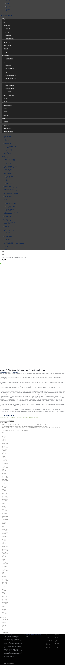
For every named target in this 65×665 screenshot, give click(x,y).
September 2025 (5, 450)
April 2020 (4, 543)
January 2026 (4, 444)
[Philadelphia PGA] (6, 15)
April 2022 (4, 509)
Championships (6, 98)
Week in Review (5, 632)
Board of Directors (6, 21)
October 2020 (4, 535)
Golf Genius (8, 6)
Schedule (5, 200)
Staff (4, 22)
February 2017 (5, 597)
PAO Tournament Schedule (9, 89)
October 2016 (4, 603)
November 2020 (5, 533)
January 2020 (4, 547)
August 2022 (4, 503)
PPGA (3, 629)
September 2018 (5, 570)
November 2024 (5, 464)
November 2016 (5, 602)
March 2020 (4, 545)
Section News (6, 41)
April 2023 (4, 492)
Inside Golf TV (7, 170)
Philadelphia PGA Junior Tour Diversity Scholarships (14, 243)
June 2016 (4, 609)
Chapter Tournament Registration (12, 190)
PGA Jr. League (6, 121)
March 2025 (4, 459)
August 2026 (4, 434)
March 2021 (4, 527)
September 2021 (5, 519)
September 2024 (5, 467)
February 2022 (5, 512)
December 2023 (5, 480)
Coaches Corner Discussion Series (8, 49)
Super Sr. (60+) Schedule (9, 92)
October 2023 (4, 483)
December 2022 (5, 497)
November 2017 (5, 585)
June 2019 (4, 557)
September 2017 (5, 587)
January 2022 (4, 513)
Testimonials (6, 48)
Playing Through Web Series (8, 42)
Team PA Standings (6, 115)
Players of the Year (8, 35)
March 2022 (4, 510)
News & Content (4, 39)
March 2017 (4, 596)
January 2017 (4, 599)
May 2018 (4, 576)
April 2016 (4, 612)
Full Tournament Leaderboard (7, 415)
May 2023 (4, 490)
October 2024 (4, 466)
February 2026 (5, 443)
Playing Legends (9, 150)
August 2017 (4, 589)
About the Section (6, 19)
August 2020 (4, 537)
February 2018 (5, 580)
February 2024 (5, 477)
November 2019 (5, 550)
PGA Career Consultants (9, 58)
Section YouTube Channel (7, 45)
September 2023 (5, 484)
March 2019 (4, 562)
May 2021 (4, 525)
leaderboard (4, 622)
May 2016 (4, 610)
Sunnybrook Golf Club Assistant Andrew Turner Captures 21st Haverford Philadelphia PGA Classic (19, 417)
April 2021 (4, 526)
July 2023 (4, 487)
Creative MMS (11, 663)
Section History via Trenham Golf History (9, 29)
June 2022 (4, 506)
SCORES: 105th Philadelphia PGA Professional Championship (13, 429)
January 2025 (4, 462)
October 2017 (4, 586)
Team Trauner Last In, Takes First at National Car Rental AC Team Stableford (14, 419)
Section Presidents (8, 32)
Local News (4, 625)
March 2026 (4, 442)
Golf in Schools (6, 122)
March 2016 (4, 613)
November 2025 (5, 447)
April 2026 (4, 440)
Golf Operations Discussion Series (8, 51)
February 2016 (5, 615)
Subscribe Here (26, 636)
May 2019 (4, 559)
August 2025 (4, 452)
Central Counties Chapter (7, 72)
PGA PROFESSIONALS (5, 55)
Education (6, 180)
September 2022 (5, 502)
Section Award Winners (7, 25)
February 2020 (5, 546)
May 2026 (4, 439)
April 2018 (4, 577)
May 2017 (4, 593)
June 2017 (4, 592)
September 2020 (5, 536)
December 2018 (5, 566)
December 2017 (5, 583)
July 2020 (4, 539)
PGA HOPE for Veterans (7, 125)
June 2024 (4, 472)
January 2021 (4, 530)
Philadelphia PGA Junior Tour (8, 105)
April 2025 (4, 457)
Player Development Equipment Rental (9, 71)
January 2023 (4, 496)
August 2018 (4, 572)
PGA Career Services (8, 173)
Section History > (6, 26)
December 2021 (5, 514)
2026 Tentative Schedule (11, 203)
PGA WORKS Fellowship (7, 128)
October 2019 (4, 552)
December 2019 (5, 549)
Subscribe (8, 9)
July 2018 (4, 573)
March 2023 (4, 493)
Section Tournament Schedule (10, 85)
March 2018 (4, 579)
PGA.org (8, 5)
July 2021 (4, 522)
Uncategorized (15, 372)
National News (5, 626)
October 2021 (4, 517)
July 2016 (4, 607)
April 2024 (4, 474)
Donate (7, 3)
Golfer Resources (4, 102)
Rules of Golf (6, 111)
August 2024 (4, 469)
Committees (6, 140)
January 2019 (4, 565)
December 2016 (5, 600)
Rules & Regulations (8, 213)
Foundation (3, 124)
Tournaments (4, 82)
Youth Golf (3, 118)
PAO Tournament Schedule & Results (11, 78)
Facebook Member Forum (7, 79)
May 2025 (4, 456)
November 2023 (5, 482)
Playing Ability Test (8, 94)
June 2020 (4, 540)
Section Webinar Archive (7, 52)
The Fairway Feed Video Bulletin (10, 160)
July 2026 (4, 436)
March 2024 (4, 476)
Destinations (6, 108)
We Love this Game (7, 163)
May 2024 (4, 473)
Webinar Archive (9, 183)
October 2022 (4, 500)
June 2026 (4, 437)
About (3, 18)
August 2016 (4, 606)
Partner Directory (7, 153)
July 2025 (4, 453)
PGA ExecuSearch (8, 59)
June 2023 (4, 489)
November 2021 (5, 516)
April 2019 (4, 560)
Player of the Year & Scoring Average (9, 95)
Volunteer (5, 112)
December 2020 (5, 532)
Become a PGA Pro (10, 2)
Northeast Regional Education (10, 68)
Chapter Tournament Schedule (10, 88)
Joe (0, 372)
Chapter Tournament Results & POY (11, 75)
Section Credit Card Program (10, 38)
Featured (3, 620)
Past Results (9, 91)
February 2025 (5, 460)
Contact (7, 10)
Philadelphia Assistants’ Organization (11, 193)
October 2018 (4, 569)
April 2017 (4, 595)
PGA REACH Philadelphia (7, 628)
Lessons (3, 623)
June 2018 (4, 575)
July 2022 (4, 504)
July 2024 (4, 470)
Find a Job (7, 61)
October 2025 (4, 449)
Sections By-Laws (6, 69)
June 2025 (4, 454)
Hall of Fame (7, 31)
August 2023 (4, 486)
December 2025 (5, 446)
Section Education (8, 65)
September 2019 (5, 553)
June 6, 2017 (3, 372)
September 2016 (5, 605)
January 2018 (4, 582)
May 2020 (4, 542)
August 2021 (4, 520)
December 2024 (5, 463)
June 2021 (4, 523)
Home (3, 251)
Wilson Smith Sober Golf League (8, 114)
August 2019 (4, 555)
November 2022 (5, 499)
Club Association (7, 246)
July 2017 (4, 590)
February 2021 (5, 529)
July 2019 (4, 556)
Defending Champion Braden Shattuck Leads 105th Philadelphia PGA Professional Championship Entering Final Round (24, 426)
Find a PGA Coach (9, 0)
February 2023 (5, 494)
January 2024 (4, 479)
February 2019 (5, 563)
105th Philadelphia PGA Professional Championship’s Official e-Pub (15, 430)
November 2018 (5, 567)
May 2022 (4, 507)
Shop (7, 7)
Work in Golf (5, 109)
